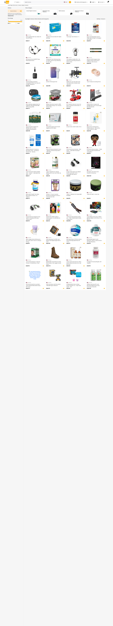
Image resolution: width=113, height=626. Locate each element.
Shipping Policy (11, 15)
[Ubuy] (6, 2)
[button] (81, 2)
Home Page (10, 5)
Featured (103, 18)
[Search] (70, 2)
